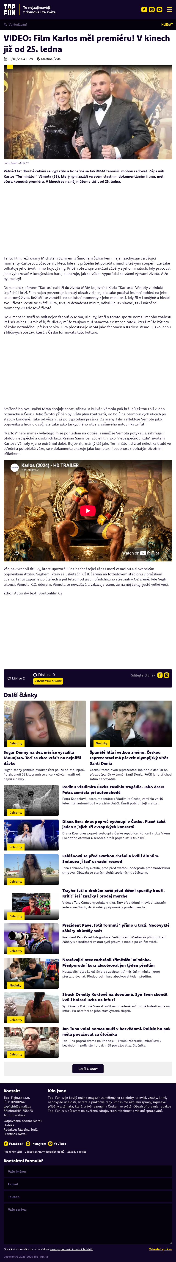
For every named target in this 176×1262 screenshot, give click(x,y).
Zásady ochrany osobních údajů (44, 1151)
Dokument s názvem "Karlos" (28, 287)
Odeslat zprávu (160, 1249)
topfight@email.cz (17, 1106)
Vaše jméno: (17, 1171)
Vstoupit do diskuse (48, 681)
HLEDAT (167, 24)
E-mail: (13, 1184)
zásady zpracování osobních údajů (71, 1249)
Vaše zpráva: (17, 1209)
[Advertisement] (88, 220)
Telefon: (14, 1197)
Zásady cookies (76, 1151)
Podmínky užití (13, 1151)
